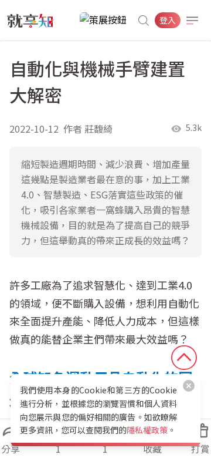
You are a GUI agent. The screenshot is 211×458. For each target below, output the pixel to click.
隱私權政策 (147, 430)
